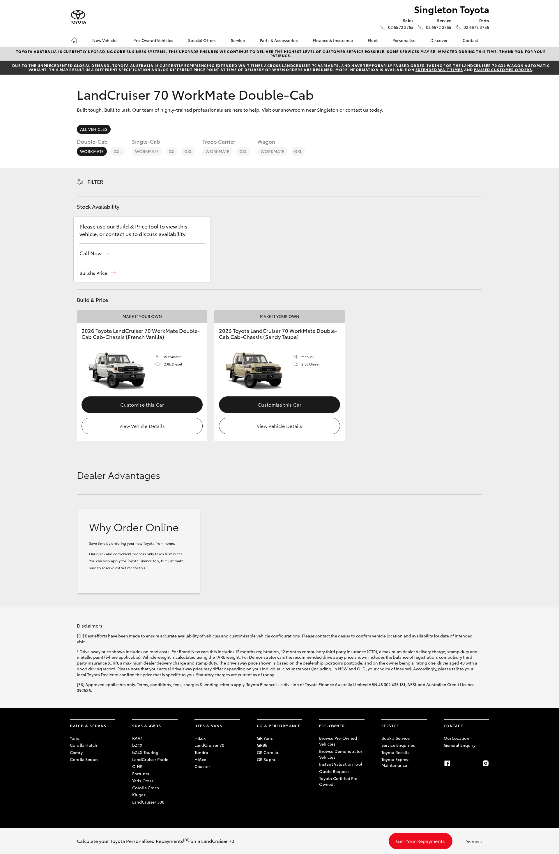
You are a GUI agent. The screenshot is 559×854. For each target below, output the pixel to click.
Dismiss (473, 841)
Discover (438, 40)
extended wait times (439, 69)
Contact (470, 40)
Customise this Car (142, 404)
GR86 (262, 745)
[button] (97, 273)
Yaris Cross (143, 780)
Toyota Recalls (395, 752)
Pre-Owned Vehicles (153, 40)
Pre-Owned (332, 725)
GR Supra (266, 759)
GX (171, 151)
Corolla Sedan (84, 759)
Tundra (201, 752)
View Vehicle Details (142, 425)
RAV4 (137, 738)
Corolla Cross (145, 787)
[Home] (74, 40)
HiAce (200, 759)
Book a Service (395, 738)
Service (238, 40)
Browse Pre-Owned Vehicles (338, 741)
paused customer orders (503, 69)
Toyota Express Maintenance (396, 762)
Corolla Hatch (83, 745)
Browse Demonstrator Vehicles (340, 754)
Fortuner (140, 773)
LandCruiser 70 (209, 745)
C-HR (137, 766)
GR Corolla (267, 752)
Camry (76, 752)
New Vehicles (105, 40)
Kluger (138, 794)
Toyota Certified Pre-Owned (339, 781)
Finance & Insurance (333, 40)
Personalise (403, 40)
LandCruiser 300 (148, 802)
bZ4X (137, 745)
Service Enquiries (398, 745)
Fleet (373, 40)
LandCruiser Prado (150, 759)
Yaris (74, 738)
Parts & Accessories (279, 40)
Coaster (202, 766)
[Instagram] (485, 763)
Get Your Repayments (420, 840)
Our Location (457, 738)
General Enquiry (459, 745)
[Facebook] (447, 763)
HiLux (200, 738)
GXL (117, 151)
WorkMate (92, 151)
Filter (95, 181)
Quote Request (334, 771)
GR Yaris (265, 738)
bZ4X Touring (145, 752)
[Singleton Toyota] (78, 17)
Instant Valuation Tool (340, 764)
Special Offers (202, 40)
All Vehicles (93, 129)
